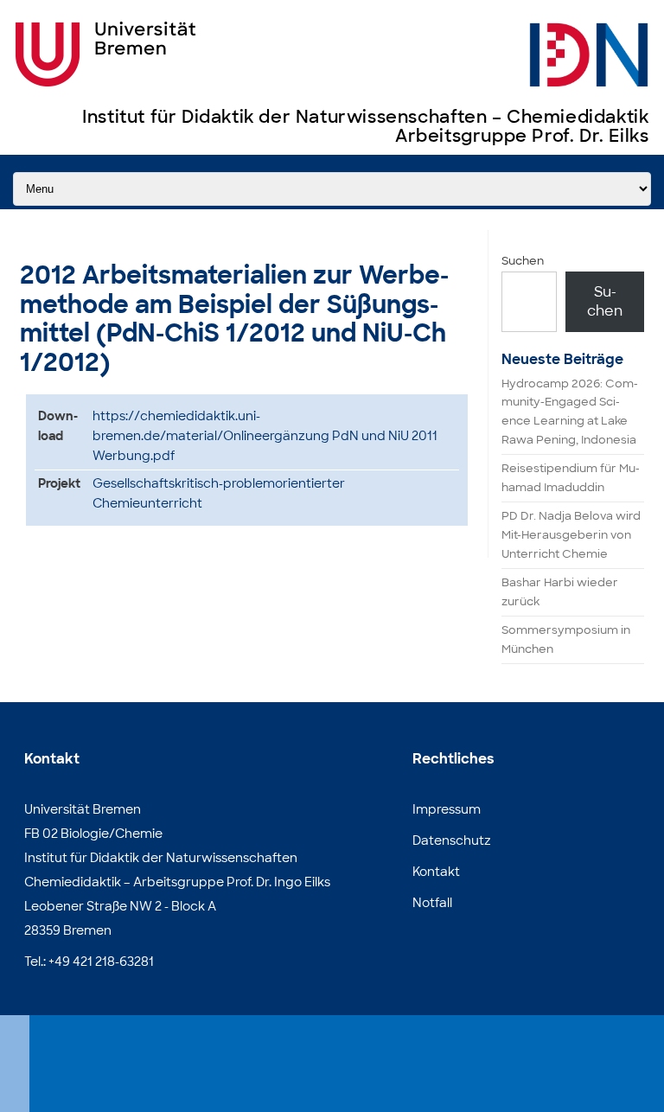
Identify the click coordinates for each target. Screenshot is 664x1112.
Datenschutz (451, 840)
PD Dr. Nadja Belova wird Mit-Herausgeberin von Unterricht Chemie (571, 534)
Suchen (522, 260)
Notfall (432, 903)
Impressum (446, 809)
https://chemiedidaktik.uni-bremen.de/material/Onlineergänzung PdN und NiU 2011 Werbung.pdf (265, 435)
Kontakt (436, 871)
